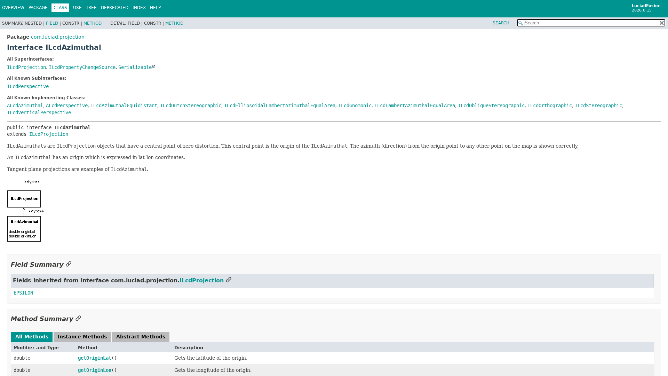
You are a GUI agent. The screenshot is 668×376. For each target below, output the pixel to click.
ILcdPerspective (28, 86)
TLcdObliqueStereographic (491, 105)
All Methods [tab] (31, 336)
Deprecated (114, 7)
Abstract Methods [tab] (140, 336)
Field (52, 23)
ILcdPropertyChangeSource (82, 67)
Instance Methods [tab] (82, 336)
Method (93, 23)
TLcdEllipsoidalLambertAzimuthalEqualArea (279, 105)
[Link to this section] (68, 264)
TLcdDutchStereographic (190, 105)
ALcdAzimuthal (25, 105)
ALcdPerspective (67, 105)
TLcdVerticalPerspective (39, 112)
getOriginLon (94, 370)
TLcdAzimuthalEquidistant (123, 105)
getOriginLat (94, 358)
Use (77, 7)
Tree (91, 7)
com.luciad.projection (58, 37)
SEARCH (501, 23)
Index (139, 7)
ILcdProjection (26, 67)
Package (38, 7)
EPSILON (23, 293)
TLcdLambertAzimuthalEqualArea (414, 105)
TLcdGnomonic (355, 105)
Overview (13, 7)
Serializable (135, 67)
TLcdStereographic (598, 105)
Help (155, 7)
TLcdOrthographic (549, 105)
